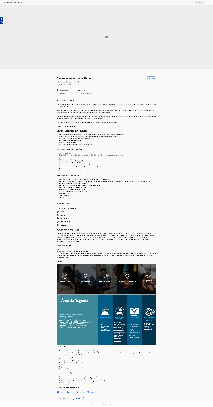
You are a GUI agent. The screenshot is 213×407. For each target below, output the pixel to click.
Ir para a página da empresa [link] (14, 2)
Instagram (92, 392)
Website (62, 392)
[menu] (208, 2)
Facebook (82, 392)
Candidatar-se (199, 2)
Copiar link (152, 78)
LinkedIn (71, 392)
